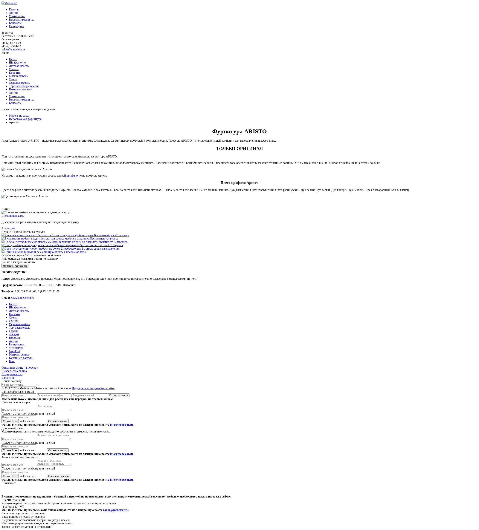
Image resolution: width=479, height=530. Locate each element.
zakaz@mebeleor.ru (13, 49)
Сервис (13, 331)
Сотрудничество (11, 374)
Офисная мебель (19, 82)
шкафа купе (74, 175)
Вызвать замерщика (21, 19)
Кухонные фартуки (21, 357)
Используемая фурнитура (25, 118)
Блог (12, 361)
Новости (14, 337)
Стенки (14, 69)
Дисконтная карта (12, 215)
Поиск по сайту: (11, 381)
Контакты (15, 22)
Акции (13, 12)
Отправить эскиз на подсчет (19, 367)
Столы (13, 79)
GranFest (14, 351)
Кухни (13, 59)
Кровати (14, 72)
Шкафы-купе (17, 62)
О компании (17, 16)
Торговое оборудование (24, 86)
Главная (14, 9)
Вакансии (7, 377)
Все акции (8, 228)
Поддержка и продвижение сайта (93, 388)
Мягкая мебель (18, 76)
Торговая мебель (19, 327)
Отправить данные (58, 476)
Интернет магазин (20, 89)
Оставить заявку (118, 395)
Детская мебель (19, 65)
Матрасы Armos (19, 354)
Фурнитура (16, 347)
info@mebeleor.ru (121, 424)
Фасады (14, 334)
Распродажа (16, 26)
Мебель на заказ (19, 115)
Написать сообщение (15, 265)
